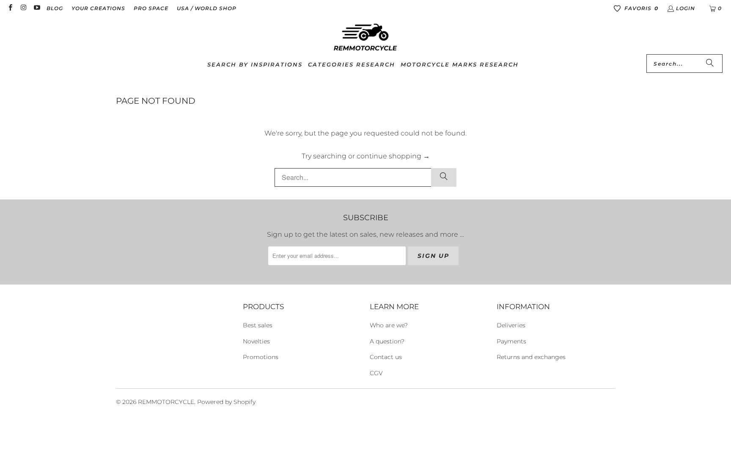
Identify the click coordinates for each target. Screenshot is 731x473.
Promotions (260, 357)
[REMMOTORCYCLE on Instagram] (23, 8)
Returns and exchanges (531, 357)
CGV (376, 373)
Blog (55, 8)
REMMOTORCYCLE (166, 402)
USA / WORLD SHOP (206, 8)
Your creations (98, 8)
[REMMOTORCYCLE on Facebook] (10, 8)
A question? (387, 341)
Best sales (257, 325)
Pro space (151, 8)
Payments (511, 341)
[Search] (710, 63)
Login (685, 8)
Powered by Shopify (226, 402)
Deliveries (511, 325)
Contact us (386, 357)
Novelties (256, 341)
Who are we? (389, 325)
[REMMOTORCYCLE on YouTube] (36, 8)
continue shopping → (393, 156)
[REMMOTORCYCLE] (365, 37)
